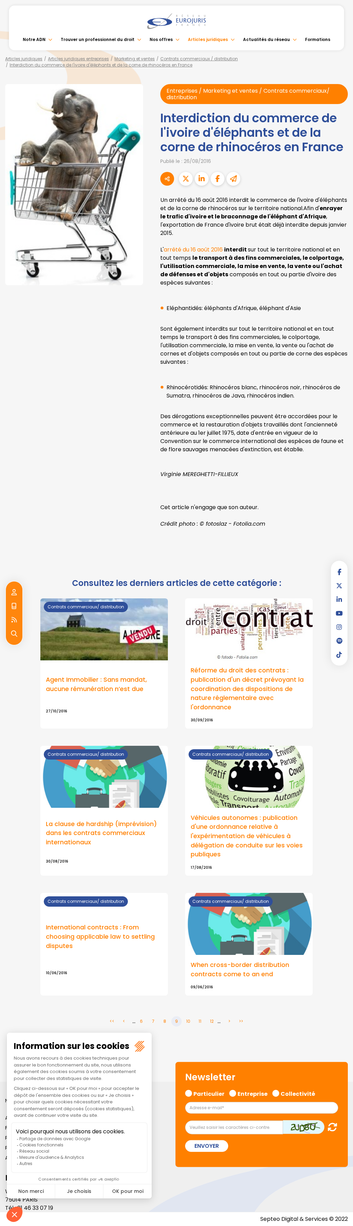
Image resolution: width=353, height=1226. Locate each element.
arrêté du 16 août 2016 (193, 250)
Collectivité (298, 1093)
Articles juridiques (208, 39)
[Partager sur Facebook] (217, 179)
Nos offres (161, 39)
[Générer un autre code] (330, 1127)
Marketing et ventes (134, 59)
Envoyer (206, 1146)
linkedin (339, 599)
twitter (339, 585)
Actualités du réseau (266, 39)
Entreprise (253, 1093)
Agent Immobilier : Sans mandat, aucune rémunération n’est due (96, 684)
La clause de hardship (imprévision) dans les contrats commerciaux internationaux (101, 833)
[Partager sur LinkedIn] (202, 179)
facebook (339, 571)
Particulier (208, 1093)
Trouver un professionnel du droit (97, 39)
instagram (339, 626)
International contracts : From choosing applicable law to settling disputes (100, 936)
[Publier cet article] (186, 179)
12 (212, 1021)
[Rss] (14, 620)
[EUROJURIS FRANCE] (176, 21)
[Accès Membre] (14, 592)
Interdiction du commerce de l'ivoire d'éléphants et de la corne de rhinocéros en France (101, 65)
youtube (339, 613)
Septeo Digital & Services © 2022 (304, 1219)
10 (188, 1021)
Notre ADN (34, 39)
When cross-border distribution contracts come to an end (240, 969)
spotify (339, 640)
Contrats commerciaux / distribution (199, 59)
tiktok (339, 654)
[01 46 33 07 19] (14, 606)
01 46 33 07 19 (35, 1208)
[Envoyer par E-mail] (233, 179)
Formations (317, 39)
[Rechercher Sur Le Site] (14, 633)
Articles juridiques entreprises (78, 59)
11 (200, 1021)
